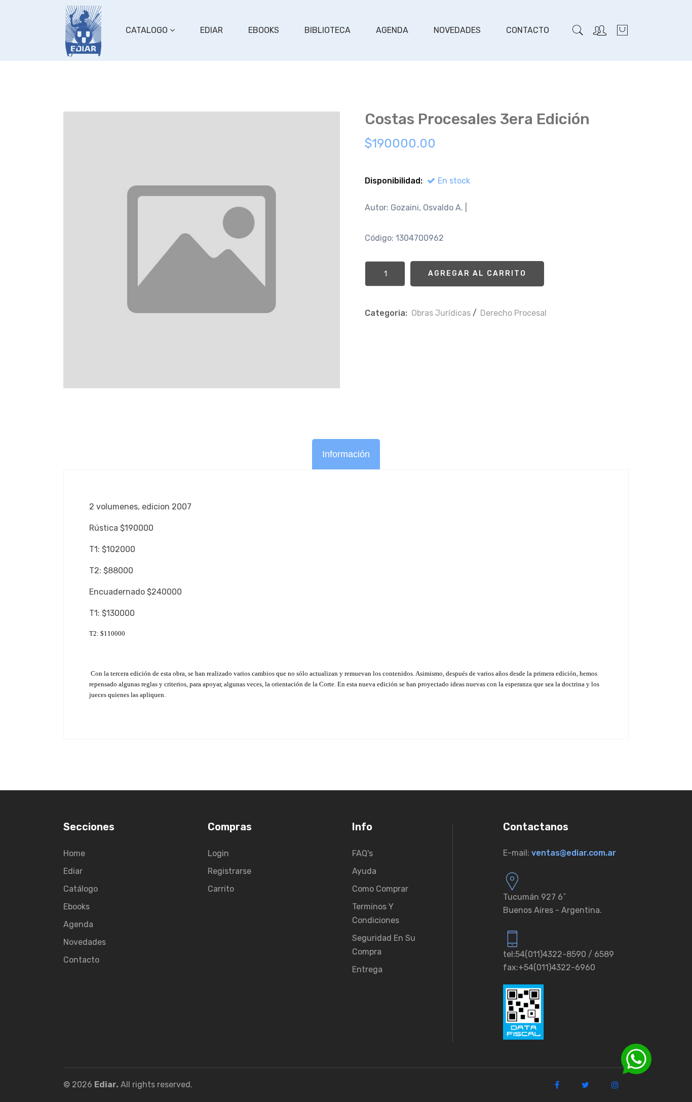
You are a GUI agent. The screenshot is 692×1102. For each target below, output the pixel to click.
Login (218, 853)
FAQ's (362, 853)
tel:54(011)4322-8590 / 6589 (558, 954)
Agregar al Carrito (477, 273)
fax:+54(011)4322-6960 (549, 967)
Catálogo (80, 889)
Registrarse (229, 871)
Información (346, 454)
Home (74, 853)
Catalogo (148, 30)
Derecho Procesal (513, 313)
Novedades (457, 30)
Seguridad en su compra (383, 945)
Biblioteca (327, 30)
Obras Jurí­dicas (441, 313)
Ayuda (364, 871)
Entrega (367, 969)
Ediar (211, 30)
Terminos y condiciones (375, 913)
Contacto (527, 30)
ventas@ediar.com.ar (573, 853)
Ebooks (263, 30)
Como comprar (380, 889)
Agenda (392, 30)
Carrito (221, 889)
